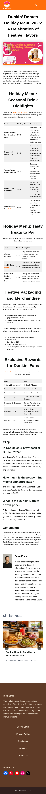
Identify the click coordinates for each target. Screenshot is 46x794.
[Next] (39, 647)
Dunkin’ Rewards (10, 372)
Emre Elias (12, 660)
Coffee (10, 209)
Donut (6, 267)
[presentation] (23, 634)
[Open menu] (41, 5)
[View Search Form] (36, 5)
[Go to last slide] (6, 647)
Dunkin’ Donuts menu (20, 112)
